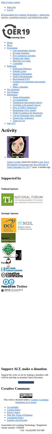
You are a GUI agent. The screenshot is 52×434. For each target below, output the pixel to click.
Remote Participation (22, 74)
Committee (18, 63)
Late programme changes (24, 50)
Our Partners (12, 92)
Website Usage (19, 71)
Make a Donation (26, 382)
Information (12, 94)
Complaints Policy (15, 417)
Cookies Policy (14, 410)
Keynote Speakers (21, 53)
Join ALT (11, 123)
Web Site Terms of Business (19, 415)
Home (10, 42)
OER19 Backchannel (22, 76)
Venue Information (21, 97)
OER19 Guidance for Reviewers (28, 113)
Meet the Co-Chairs (22, 61)
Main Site (11, 7)
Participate (11, 66)
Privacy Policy (13, 412)
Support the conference (23, 118)
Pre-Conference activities (24, 55)
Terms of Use (19, 120)
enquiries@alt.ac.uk (10, 430)
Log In (10, 10)
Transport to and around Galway (27, 102)
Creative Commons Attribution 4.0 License (32, 401)
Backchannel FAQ (21, 79)
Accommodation (20, 100)
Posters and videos (21, 58)
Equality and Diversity (17, 420)
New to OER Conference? (25, 107)
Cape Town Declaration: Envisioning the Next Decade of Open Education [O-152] (28, 164)
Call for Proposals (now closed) (27, 115)
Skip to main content (10, 2)
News (9, 45)
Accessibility (13, 407)
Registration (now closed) (24, 110)
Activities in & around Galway (27, 105)
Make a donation (20, 87)
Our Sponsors (13, 89)
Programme (12, 48)
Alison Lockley (14, 162)
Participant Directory (22, 68)
